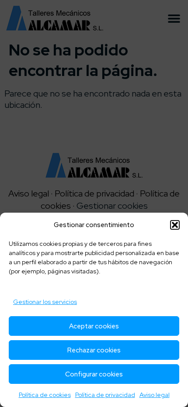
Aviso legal (154, 395)
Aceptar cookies (94, 326)
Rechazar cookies (94, 350)
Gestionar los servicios (45, 302)
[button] (175, 225)
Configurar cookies (94, 374)
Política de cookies (45, 395)
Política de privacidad (105, 395)
